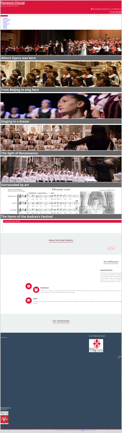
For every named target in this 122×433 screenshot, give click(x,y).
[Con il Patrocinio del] (96, 351)
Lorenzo (31, 274)
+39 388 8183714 (116, 9)
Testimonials (6, 24)
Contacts (5, 28)
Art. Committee (6, 19)
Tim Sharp (61, 397)
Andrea (56, 274)
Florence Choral (13, 3)
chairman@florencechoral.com (101, 9)
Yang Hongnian (59, 370)
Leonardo (6, 310)
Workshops (45, 288)
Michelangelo (81, 274)
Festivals (5, 18)
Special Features (106, 270)
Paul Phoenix (45, 344)
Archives (5, 25)
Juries (35, 298)
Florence (5, 26)
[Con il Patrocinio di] (4, 423)
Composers (6, 21)
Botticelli (7, 274)
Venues (5, 22)
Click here (83, 430)
